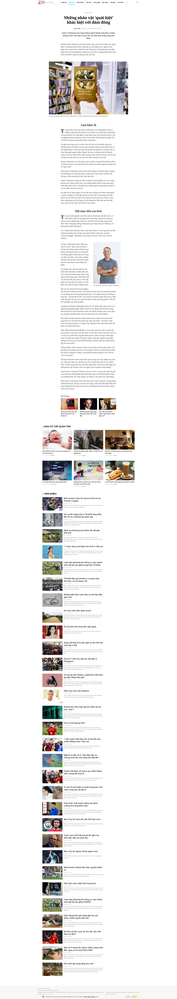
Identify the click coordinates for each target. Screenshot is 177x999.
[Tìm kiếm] (137, 2)
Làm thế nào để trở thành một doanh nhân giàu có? (107, 414)
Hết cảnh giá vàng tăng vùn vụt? (79, 964)
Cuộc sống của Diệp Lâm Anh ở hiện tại (84, 546)
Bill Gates (95, 236)
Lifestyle (112, 2)
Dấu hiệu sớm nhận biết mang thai (80, 883)
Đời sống (105, 2)
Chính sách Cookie (89, 996)
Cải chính (120, 2)
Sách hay (71, 2)
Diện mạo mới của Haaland (76, 691)
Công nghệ (96, 2)
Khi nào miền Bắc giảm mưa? (77, 611)
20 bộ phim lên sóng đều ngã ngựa (80, 627)
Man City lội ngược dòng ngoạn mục (81, 851)
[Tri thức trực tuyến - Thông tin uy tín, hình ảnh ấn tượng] (46, 2)
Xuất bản (64, 2)
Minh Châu (77, 28)
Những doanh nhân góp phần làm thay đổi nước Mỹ (88, 414)
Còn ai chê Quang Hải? (74, 723)
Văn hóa (88, 2)
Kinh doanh (80, 2)
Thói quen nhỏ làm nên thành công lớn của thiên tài (69, 414)
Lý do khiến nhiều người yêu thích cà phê (119, 482)
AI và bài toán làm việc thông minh (54, 482)
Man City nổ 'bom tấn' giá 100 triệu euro (82, 819)
